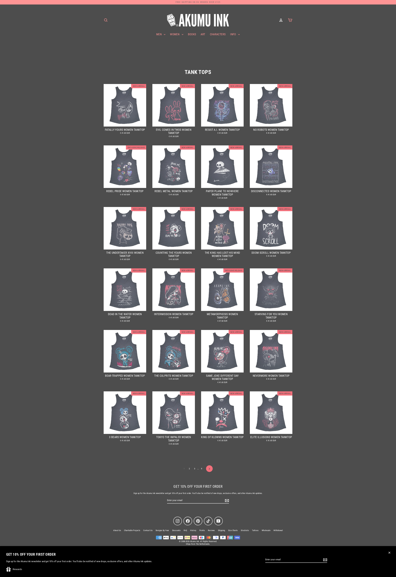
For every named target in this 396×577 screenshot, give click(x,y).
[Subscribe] (324, 560)
